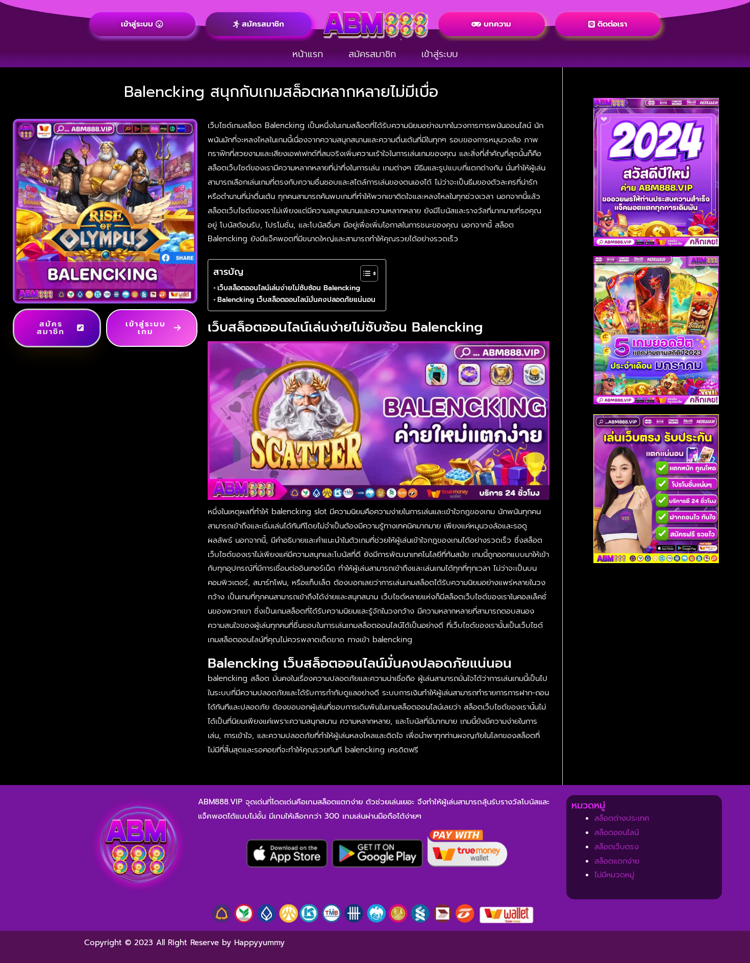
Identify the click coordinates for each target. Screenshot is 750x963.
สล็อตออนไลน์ (616, 832)
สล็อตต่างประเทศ (621, 818)
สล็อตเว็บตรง (616, 846)
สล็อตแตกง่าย (616, 861)
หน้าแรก (307, 54)
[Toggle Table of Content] (364, 273)
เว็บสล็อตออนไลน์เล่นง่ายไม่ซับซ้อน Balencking (288, 288)
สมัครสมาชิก (372, 54)
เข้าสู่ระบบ (439, 54)
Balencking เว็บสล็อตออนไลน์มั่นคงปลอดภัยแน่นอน (296, 299)
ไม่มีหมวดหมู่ (614, 874)
